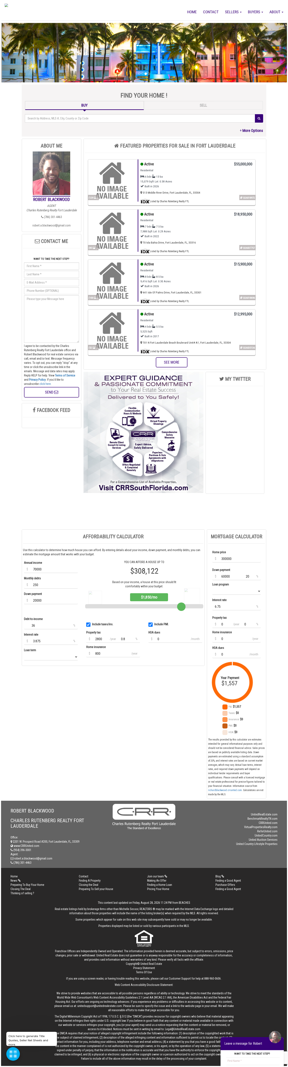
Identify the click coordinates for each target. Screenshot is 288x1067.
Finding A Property (90, 880)
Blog (218, 876)
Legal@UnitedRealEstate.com (182, 1029)
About (275, 11)
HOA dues (154, 632)
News (14, 880)
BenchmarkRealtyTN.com (262, 818)
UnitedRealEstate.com (264, 814)
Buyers (254, 11)
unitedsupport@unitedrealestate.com (99, 1006)
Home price (219, 552)
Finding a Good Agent (228, 880)
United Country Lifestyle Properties (256, 844)
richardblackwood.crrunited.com (225, 790)
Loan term (30, 650)
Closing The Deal (21, 889)
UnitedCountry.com (266, 835)
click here (45, 384)
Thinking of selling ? (22, 893)
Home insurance (96, 647)
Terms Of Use (144, 972)
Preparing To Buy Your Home (27, 884)
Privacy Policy (37, 379)
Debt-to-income (33, 619)
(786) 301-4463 (52, 217)
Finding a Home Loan (159, 884)
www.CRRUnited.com (26, 845)
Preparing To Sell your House (96, 889)
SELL (203, 105)
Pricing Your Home (158, 889)
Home (192, 11)
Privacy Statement (144, 968)
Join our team (155, 876)
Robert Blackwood (51, 199)
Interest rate (31, 634)
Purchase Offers (225, 884)
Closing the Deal (88, 884)
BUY (84, 105)
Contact (211, 11)
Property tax (93, 632)
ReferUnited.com (267, 831)
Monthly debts (32, 578)
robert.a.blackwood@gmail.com (51, 225)
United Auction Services (263, 839)
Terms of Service (65, 375)
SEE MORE (171, 362)
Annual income (33, 562)
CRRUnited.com (268, 823)
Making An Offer (156, 880)
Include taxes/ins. (102, 624)
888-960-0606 (212, 978)
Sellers (232, 11)
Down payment (33, 594)
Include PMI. (161, 624)
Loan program (220, 584)
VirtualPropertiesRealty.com (260, 827)
